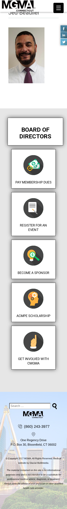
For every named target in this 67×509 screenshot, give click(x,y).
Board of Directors (35, 133)
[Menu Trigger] (58, 8)
